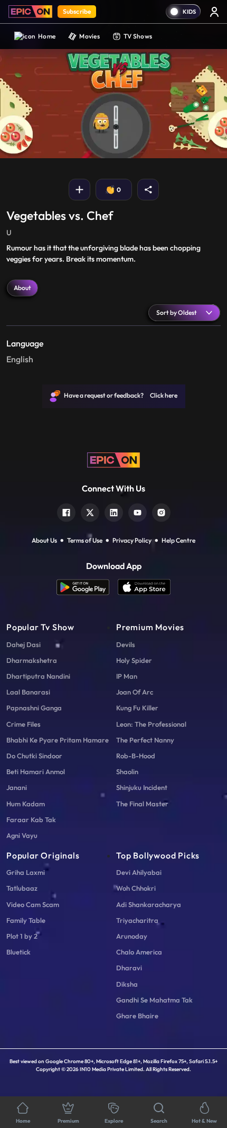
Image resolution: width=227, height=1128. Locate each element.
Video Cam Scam (32, 904)
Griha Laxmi (25, 872)
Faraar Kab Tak (31, 819)
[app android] (87, 587)
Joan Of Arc (134, 692)
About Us (44, 540)
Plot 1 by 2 (21, 936)
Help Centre (178, 540)
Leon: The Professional (151, 724)
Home (46, 36)
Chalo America (139, 952)
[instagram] (161, 511)
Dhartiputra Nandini (38, 676)
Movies (89, 36)
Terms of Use (84, 540)
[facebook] (66, 511)
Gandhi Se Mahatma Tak (154, 1000)
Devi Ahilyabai (139, 872)
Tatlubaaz (21, 888)
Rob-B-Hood (135, 755)
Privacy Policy (132, 540)
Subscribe (77, 11)
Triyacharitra (137, 920)
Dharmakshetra (31, 660)
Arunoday (131, 936)
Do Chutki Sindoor (34, 755)
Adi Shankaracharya (148, 904)
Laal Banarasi (28, 692)
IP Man (126, 676)
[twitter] (90, 511)
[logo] (113, 459)
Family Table (25, 920)
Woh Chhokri (136, 888)
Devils (125, 644)
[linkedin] (114, 511)
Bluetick (18, 952)
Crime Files (23, 724)
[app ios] (144, 587)
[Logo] (30, 11)
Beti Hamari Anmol (35, 771)
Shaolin (127, 771)
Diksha (127, 984)
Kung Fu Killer (137, 707)
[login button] (214, 11)
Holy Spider (134, 660)
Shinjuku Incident (141, 787)
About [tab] (22, 288)
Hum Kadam (25, 803)
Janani (16, 787)
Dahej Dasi (23, 644)
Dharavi (129, 967)
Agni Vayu (21, 835)
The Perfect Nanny (145, 740)
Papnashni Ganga (34, 707)
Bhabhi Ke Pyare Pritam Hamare (57, 740)
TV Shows (138, 36)
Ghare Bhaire (137, 1015)
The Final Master (142, 803)
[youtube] (137, 511)
